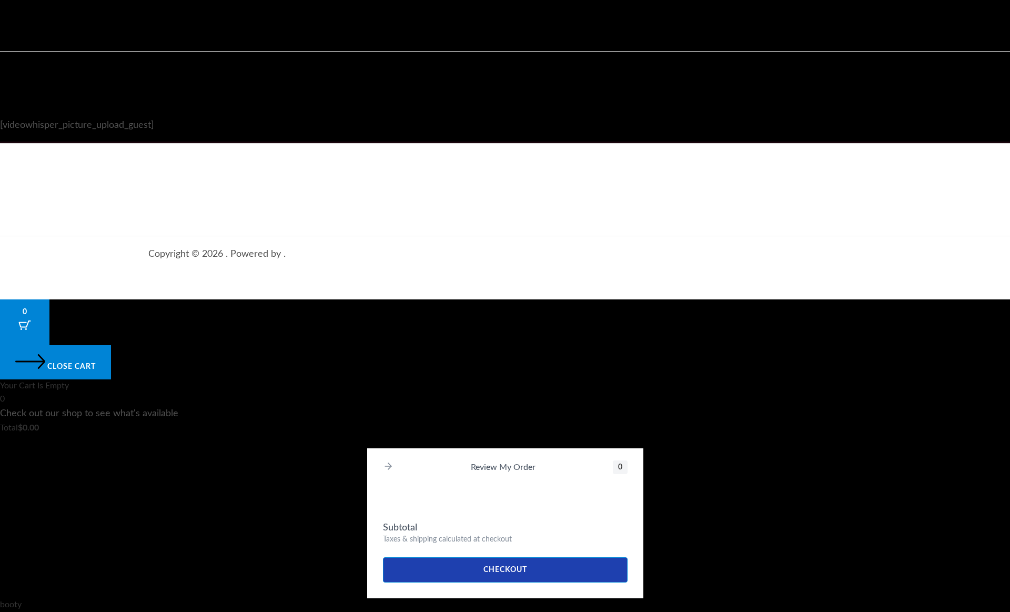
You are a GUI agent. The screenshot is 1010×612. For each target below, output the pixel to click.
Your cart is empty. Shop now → (59, 441)
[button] (388, 467)
